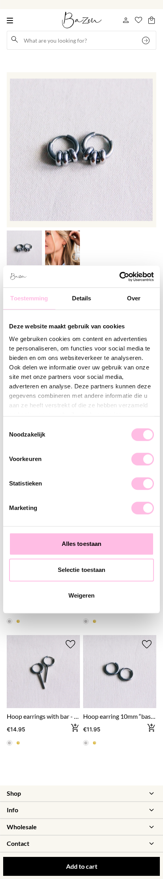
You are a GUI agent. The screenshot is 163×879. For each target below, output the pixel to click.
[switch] (142, 459)
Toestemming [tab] (29, 298)
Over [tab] (133, 298)
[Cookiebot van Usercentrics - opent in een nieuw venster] (119, 277)
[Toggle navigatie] (11, 20)
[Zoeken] (146, 40)
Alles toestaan (81, 543)
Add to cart (81, 866)
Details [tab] (81, 298)
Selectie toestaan (82, 569)
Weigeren (81, 595)
